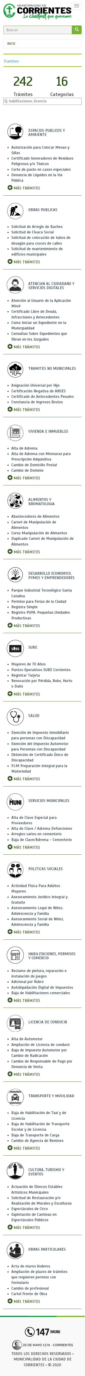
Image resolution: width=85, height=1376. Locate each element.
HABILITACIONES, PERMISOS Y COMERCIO (51, 956)
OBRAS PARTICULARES (47, 1249)
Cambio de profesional (30, 1288)
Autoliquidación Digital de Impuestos (42, 987)
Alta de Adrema (24, 448)
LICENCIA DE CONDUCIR (47, 1022)
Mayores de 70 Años (28, 664)
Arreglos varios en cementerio (36, 834)
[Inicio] (37, 12)
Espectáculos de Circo (29, 1208)
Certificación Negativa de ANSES (38, 391)
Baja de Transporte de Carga (35, 1135)
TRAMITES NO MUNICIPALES (52, 368)
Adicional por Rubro (27, 981)
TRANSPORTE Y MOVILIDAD (51, 1096)
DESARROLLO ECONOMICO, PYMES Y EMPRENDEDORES (51, 575)
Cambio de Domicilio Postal (34, 465)
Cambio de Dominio (27, 470)
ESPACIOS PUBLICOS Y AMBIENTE (46, 132)
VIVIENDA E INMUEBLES (48, 431)
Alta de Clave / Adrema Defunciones (41, 828)
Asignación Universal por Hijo (35, 385)
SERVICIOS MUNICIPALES (48, 800)
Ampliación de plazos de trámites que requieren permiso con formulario (39, 1277)
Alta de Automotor (27, 1039)
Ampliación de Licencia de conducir (40, 1044)
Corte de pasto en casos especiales (41, 169)
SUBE (32, 647)
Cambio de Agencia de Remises (37, 1140)
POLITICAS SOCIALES (45, 868)
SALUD (33, 715)
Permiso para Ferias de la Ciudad (38, 601)
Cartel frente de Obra (29, 1293)
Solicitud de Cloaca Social (32, 232)
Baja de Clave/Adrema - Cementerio (41, 839)
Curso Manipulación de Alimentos (39, 533)
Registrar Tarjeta (25, 675)
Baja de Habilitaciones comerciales (40, 993)
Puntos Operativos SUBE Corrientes (40, 669)
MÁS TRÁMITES (26, 188)
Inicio (11, 44)
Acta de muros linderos (30, 1266)
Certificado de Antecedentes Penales (42, 396)
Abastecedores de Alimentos (35, 516)
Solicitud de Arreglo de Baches (37, 226)
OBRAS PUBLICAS (42, 209)
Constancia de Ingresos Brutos (37, 402)
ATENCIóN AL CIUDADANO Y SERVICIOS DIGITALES (51, 285)
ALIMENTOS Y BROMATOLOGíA (41, 501)
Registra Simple (24, 607)
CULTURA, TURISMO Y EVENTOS (46, 1172)
